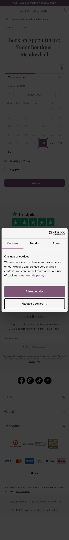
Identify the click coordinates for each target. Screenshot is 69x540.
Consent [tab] (12, 243)
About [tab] (56, 243)
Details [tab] (34, 243)
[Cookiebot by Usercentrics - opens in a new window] (49, 233)
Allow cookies (35, 291)
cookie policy (35, 275)
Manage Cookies (32, 303)
